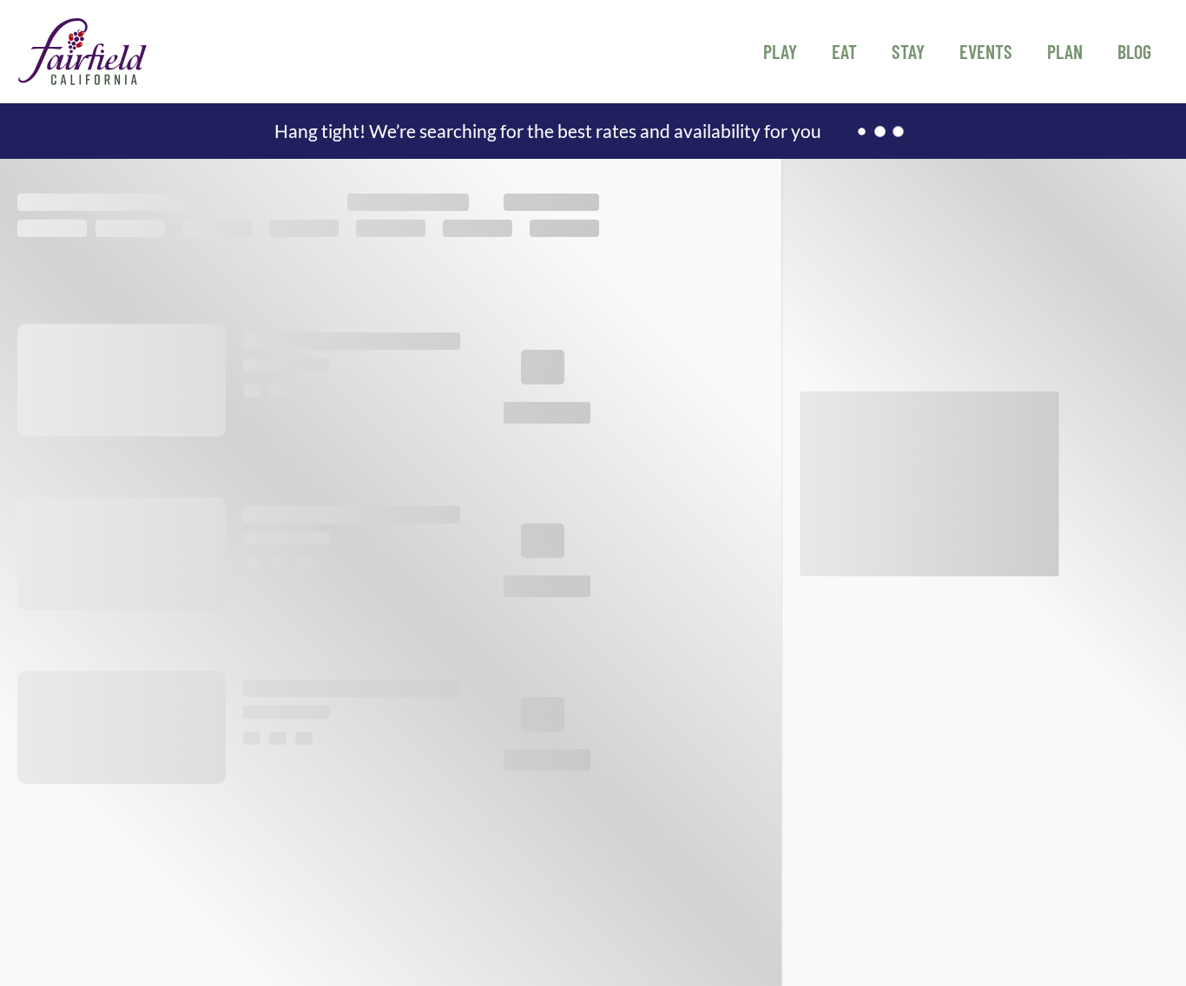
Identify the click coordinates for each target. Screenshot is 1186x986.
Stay (908, 51)
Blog (1134, 51)
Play (780, 51)
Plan (1065, 51)
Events (985, 51)
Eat (844, 51)
